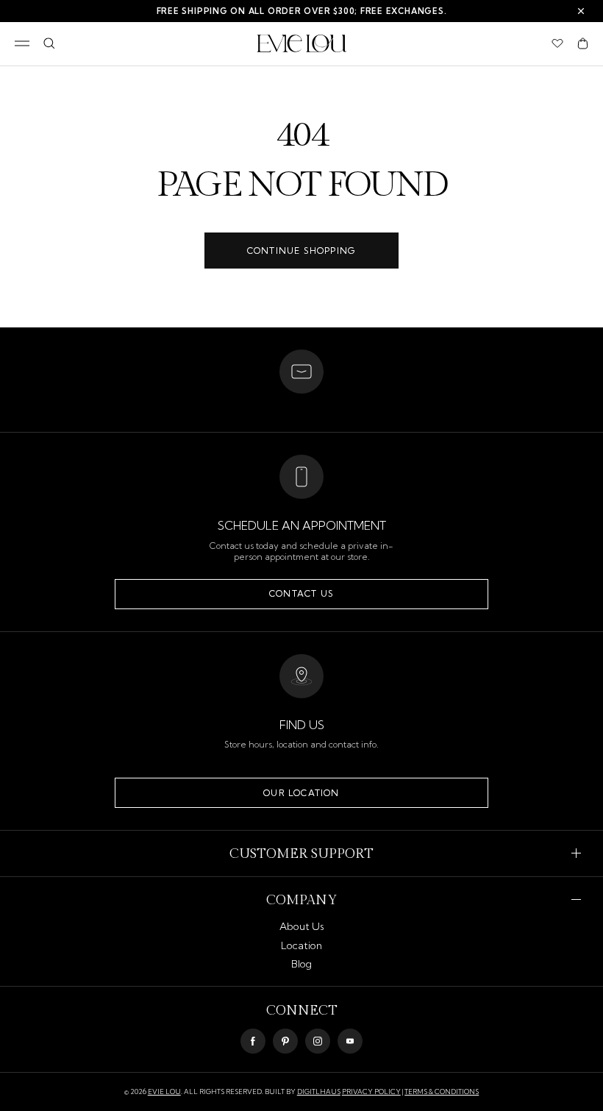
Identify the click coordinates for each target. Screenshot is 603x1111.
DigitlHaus (318, 1091)
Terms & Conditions (441, 1091)
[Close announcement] (581, 11)
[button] (582, 43)
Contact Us (301, 593)
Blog (301, 963)
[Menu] (22, 43)
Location (301, 945)
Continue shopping (301, 250)
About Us (301, 926)
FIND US (301, 724)
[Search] (48, 43)
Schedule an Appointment (302, 525)
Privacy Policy (371, 1091)
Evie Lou (164, 1091)
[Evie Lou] (302, 43)
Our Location (301, 792)
